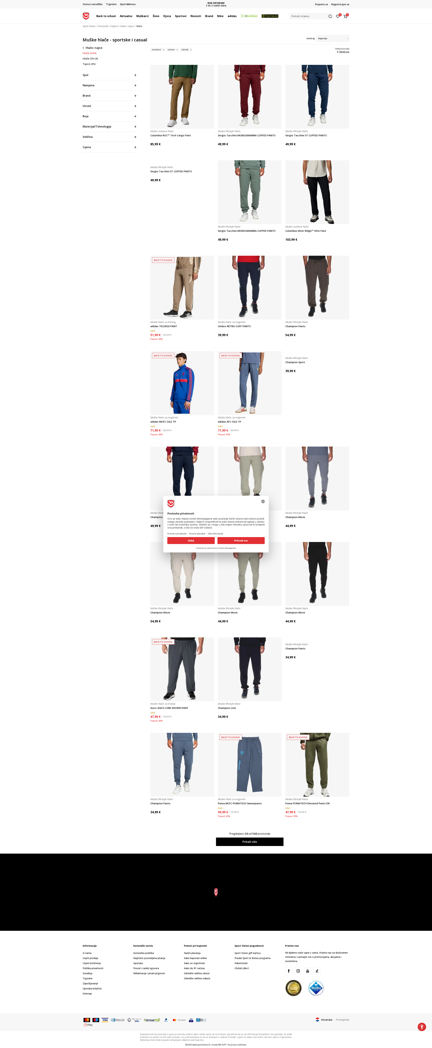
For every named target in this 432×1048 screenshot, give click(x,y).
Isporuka (138, 963)
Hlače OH (90, 58)
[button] (117, 16)
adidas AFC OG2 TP (229, 421)
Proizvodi (103, 26)
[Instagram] (298, 971)
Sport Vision (89, 26)
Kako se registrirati (194, 963)
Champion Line (227, 708)
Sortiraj (310, 38)
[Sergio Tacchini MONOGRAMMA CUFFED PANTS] (250, 97)
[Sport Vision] (86, 16)
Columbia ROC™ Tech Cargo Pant (170, 135)
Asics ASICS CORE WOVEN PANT (169, 708)
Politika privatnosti (93, 968)
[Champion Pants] (317, 288)
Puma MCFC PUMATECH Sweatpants (240, 803)
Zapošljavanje (90, 983)
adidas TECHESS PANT (163, 326)
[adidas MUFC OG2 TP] (182, 383)
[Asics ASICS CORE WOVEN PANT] (182, 669)
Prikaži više (249, 842)
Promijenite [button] (342, 1019)
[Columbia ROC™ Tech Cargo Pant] (182, 97)
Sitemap (87, 993)
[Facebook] (288, 971)
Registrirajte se (340, 4)
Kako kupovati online (195, 958)
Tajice (89, 64)
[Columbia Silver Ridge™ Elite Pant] (317, 192)
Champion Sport (295, 362)
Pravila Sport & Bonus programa (253, 958)
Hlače (89, 53)
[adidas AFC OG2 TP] (250, 383)
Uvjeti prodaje (90, 958)
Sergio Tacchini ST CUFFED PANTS (306, 135)
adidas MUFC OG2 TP (163, 421)
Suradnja (87, 973)
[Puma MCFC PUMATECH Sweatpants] (250, 765)
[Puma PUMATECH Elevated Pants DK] (317, 765)
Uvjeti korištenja (92, 963)
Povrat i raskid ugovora (146, 968)
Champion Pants (295, 326)
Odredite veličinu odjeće (197, 978)
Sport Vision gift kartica (248, 953)
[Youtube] (307, 971)
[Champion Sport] (317, 353)
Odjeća (114, 26)
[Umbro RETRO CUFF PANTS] (250, 288)
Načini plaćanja (192, 953)
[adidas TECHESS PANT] (182, 288)
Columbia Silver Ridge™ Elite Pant (305, 230)
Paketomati (241, 963)
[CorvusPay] (152, 1020)
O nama (87, 953)
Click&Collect (242, 968)
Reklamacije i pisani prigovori (149, 973)
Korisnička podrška (143, 953)
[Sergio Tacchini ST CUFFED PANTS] (317, 97)
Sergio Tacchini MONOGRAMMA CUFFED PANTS (246, 135)
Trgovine (87, 978)
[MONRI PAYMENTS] (88, 1024)
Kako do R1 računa (194, 968)
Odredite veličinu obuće (197, 973)
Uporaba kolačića (92, 988)
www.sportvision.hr (201, 1044)
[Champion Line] (250, 669)
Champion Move (295, 517)
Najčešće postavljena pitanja (149, 958)
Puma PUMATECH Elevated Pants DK (307, 803)
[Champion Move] (317, 478)
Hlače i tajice (127, 26)
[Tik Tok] (317, 971)
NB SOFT (222, 1044)
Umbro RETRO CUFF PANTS (234, 326)
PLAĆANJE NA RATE (216, 3)
